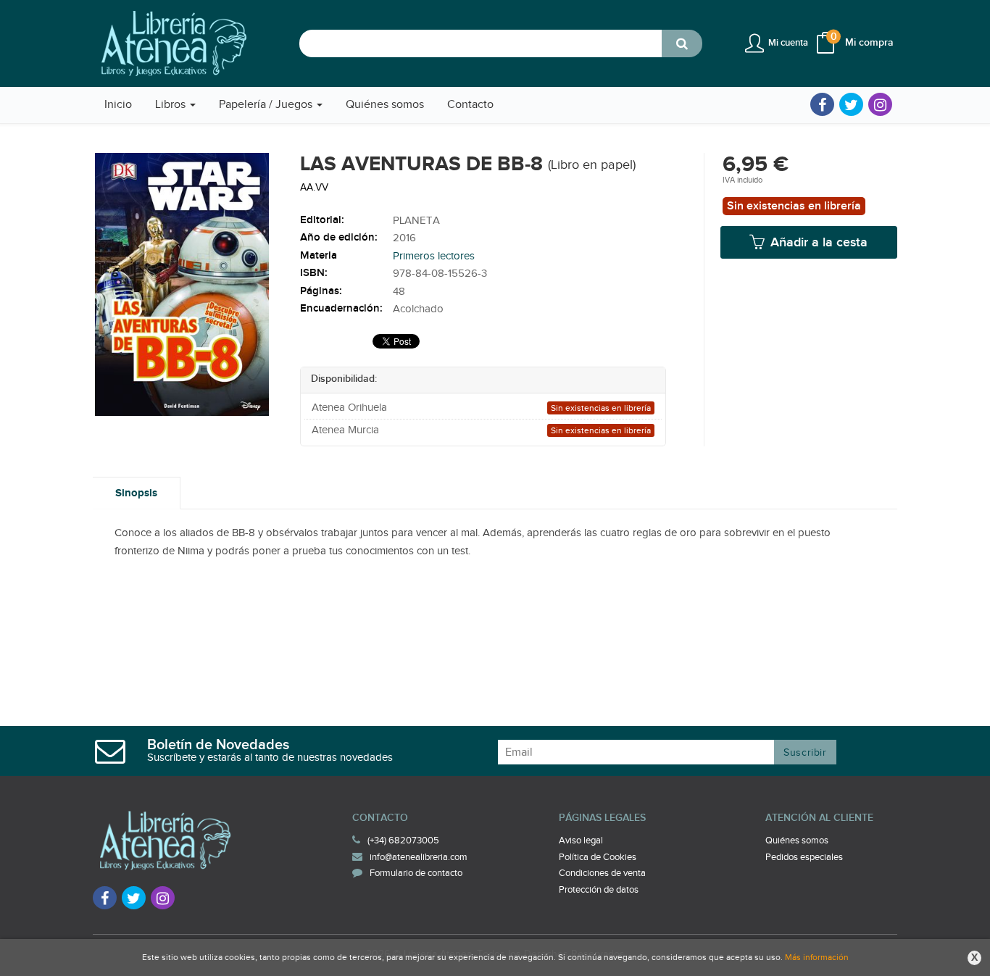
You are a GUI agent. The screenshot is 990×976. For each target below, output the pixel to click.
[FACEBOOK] (822, 104)
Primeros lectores (434, 256)
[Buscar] (682, 43)
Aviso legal (581, 840)
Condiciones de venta (602, 873)
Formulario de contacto (416, 873)
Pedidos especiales (804, 857)
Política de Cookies (597, 857)
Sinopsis (136, 493)
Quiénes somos (796, 840)
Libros (171, 105)
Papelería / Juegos (267, 105)
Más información (817, 957)
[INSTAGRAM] (880, 104)
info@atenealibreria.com (418, 857)
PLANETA (416, 220)
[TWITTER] (851, 104)
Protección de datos (598, 890)
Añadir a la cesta (817, 242)
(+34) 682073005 (403, 840)
